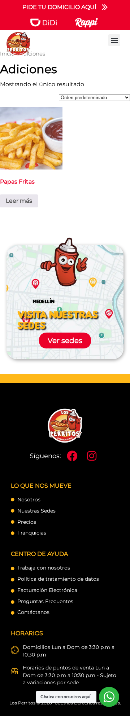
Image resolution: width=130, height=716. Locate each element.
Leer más (19, 200)
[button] (114, 40)
